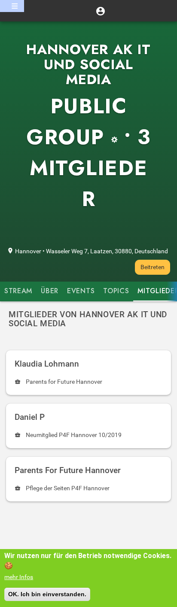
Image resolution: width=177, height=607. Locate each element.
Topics (116, 291)
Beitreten (152, 267)
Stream (18, 291)
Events (81, 291)
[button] (100, 10)
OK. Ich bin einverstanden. (47, 594)
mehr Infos (18, 577)
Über (49, 291)
